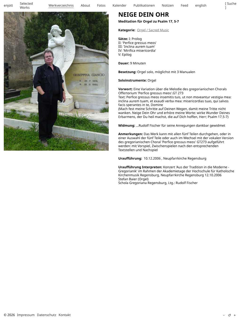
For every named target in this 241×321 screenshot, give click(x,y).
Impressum (26, 315)
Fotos (101, 5)
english (200, 5)
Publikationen (144, 5)
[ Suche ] (231, 5)
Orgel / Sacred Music (153, 30)
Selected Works (26, 5)
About (85, 5)
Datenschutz (46, 315)
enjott (8, 5)
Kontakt (65, 315)
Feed (184, 5)
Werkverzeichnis (61, 5)
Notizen (168, 5)
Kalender (119, 5)
